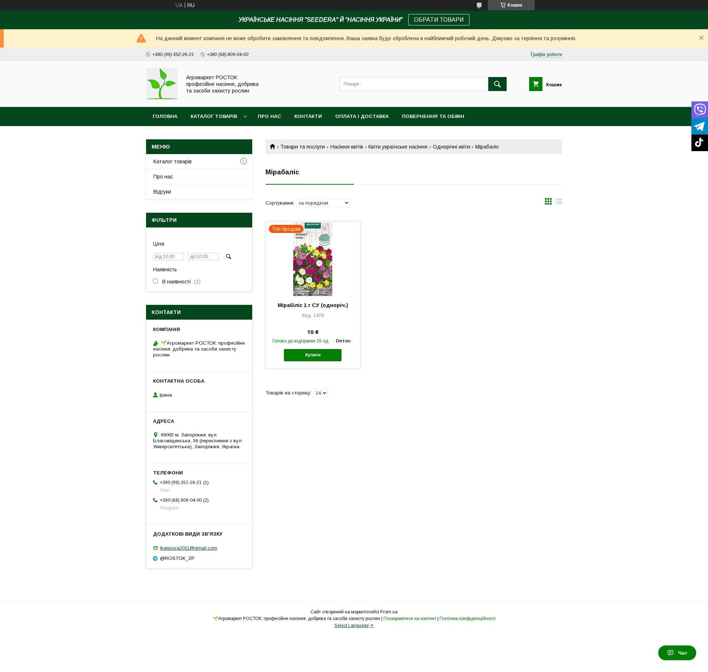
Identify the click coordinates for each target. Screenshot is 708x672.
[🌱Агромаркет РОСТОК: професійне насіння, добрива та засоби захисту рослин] (161, 97)
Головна (165, 116)
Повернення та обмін (433, 116)
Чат (682, 653)
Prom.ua (389, 611)
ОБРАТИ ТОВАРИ (439, 20)
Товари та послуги (302, 147)
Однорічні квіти (451, 147)
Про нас (269, 116)
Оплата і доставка (362, 116)
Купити (312, 355)
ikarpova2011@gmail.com (188, 548)
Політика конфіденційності (468, 618)
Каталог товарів (214, 116)
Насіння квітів (346, 147)
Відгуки (162, 192)
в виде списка (558, 203)
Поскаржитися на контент (410, 618)
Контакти (308, 116)
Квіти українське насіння (397, 147)
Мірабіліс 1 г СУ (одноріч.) (313, 305)
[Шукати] (497, 84)
